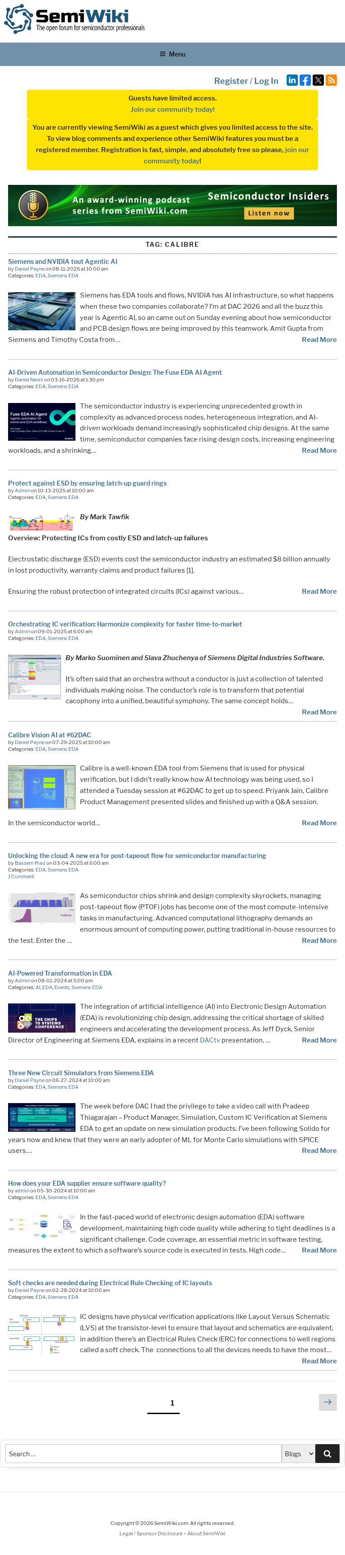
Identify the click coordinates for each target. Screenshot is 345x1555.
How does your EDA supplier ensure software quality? (87, 1183)
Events (62, 987)
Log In (266, 81)
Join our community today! (173, 109)
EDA (40, 275)
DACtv (210, 1040)
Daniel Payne (29, 269)
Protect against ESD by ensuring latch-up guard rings (87, 483)
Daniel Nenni (29, 380)
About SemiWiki (206, 1533)
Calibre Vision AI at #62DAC (49, 735)
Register (231, 81)
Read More (319, 340)
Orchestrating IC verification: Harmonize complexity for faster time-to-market (125, 624)
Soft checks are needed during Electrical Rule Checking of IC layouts (110, 1283)
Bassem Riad (30, 863)
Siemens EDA (63, 275)
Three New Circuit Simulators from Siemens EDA (81, 1073)
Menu (177, 54)
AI (37, 987)
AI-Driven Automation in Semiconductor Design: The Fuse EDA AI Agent (115, 372)
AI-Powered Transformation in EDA (60, 973)
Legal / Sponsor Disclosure (151, 1533)
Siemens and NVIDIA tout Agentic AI (62, 261)
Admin (22, 490)
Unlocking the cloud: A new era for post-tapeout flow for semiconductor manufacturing (137, 855)
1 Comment (21, 876)
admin (22, 1190)
